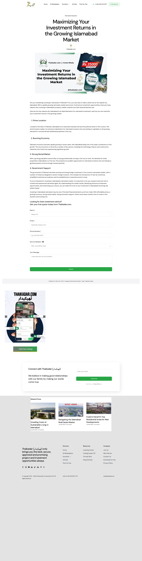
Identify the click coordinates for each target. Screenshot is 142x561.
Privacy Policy (97, 384)
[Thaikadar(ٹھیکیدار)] (30, 2)
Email (32, 221)
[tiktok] (35, 467)
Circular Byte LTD (48, 476)
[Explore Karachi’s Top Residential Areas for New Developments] (98, 408)
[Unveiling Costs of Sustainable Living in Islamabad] (43, 411)
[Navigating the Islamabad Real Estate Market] (71, 410)
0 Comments (41, 429)
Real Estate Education (71, 16)
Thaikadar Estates (89, 281)
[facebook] (23, 467)
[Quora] (38, 467)
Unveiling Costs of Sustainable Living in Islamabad (39, 425)
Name (32, 210)
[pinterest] (41, 467)
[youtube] (29, 467)
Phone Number (35, 231)
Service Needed (36, 242)
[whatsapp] (44, 467)
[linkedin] (32, 467)
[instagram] (26, 467)
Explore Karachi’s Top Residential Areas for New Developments (97, 419)
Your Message (34, 252)
